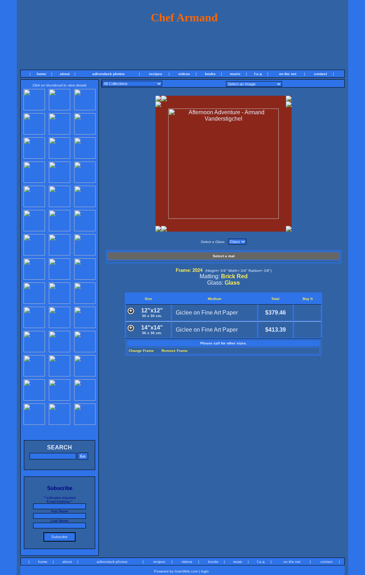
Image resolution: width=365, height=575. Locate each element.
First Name (59, 511)
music (235, 74)
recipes (155, 74)
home (41, 74)
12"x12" (152, 312)
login (205, 571)
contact (320, 74)
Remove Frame (174, 351)
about (65, 74)
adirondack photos (108, 74)
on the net (287, 74)
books (210, 74)
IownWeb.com (186, 571)
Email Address (59, 501)
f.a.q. (258, 74)
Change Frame (141, 351)
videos (184, 74)
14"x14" (152, 330)
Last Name (59, 521)
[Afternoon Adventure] (223, 217)
